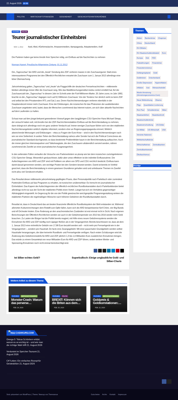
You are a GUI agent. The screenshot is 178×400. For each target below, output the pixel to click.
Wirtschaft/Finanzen (42, 17)
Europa (140, 58)
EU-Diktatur (141, 48)
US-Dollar (160, 125)
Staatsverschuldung (145, 125)
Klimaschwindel (159, 88)
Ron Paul (140, 110)
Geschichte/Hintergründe (92, 17)
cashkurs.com (24, 333)
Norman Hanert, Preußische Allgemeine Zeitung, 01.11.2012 (39, 65)
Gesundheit (65, 17)
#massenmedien (61, 47)
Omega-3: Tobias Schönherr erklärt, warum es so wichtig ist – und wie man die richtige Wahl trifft (25, 342)
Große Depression (144, 83)
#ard (30, 47)
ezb (147, 58)
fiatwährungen (143, 63)
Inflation (140, 88)
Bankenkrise (150, 38)
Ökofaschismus (143, 155)
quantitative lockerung (153, 105)
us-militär (141, 130)
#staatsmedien (90, 47)
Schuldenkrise (153, 110)
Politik (21, 17)
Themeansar (53, 394)
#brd (35, 47)
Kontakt (112, 394)
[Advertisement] (152, 212)
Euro (164, 53)
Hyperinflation (160, 83)
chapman (162, 38)
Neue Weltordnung (144, 100)
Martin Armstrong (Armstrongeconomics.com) (148, 93)
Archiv (104, 394)
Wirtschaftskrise (143, 145)
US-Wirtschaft (153, 130)
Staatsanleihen (143, 115)
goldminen (141, 78)
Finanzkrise (157, 63)
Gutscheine (95, 394)
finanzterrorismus (144, 68)
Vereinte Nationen (144, 135)
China (139, 43)
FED (154, 58)
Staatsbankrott (158, 115)
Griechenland (154, 78)
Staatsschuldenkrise (145, 120)
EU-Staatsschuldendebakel (148, 53)
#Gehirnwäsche (45, 47)
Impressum (122, 394)
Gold (155, 73)
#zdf (100, 47)
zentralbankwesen (144, 150)
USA (164, 130)
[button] (164, 17)
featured (16, 31)
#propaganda (76, 47)
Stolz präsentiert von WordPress (19, 394)
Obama (158, 100)
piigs (139, 105)
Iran (148, 88)
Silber (164, 110)
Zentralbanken (159, 145)
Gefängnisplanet (143, 73)
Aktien (139, 38)
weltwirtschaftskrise (145, 140)
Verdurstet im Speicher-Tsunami (22, 351)
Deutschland (150, 43)
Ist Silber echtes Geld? (27, 257)
